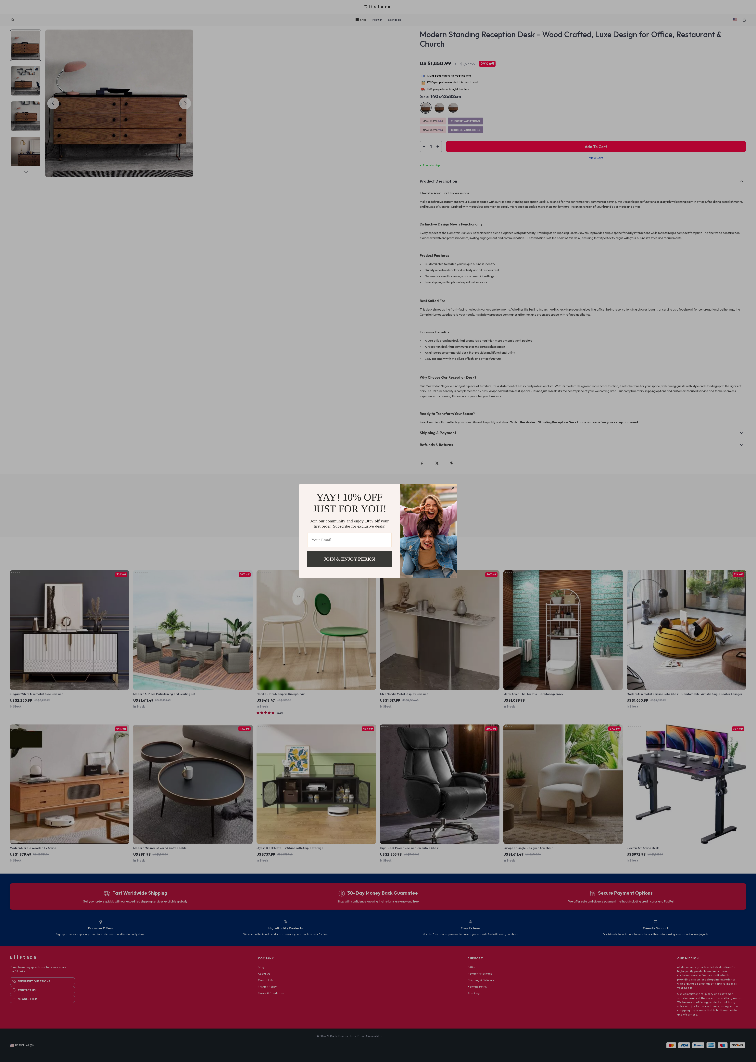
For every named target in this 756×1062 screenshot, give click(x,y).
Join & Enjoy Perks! (349, 558)
